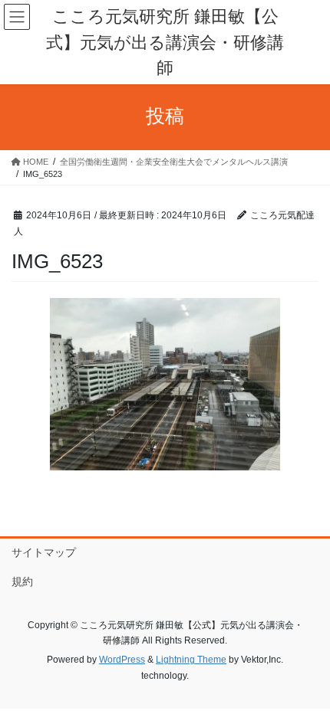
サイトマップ (44, 552)
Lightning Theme (191, 659)
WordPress (122, 659)
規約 (22, 581)
